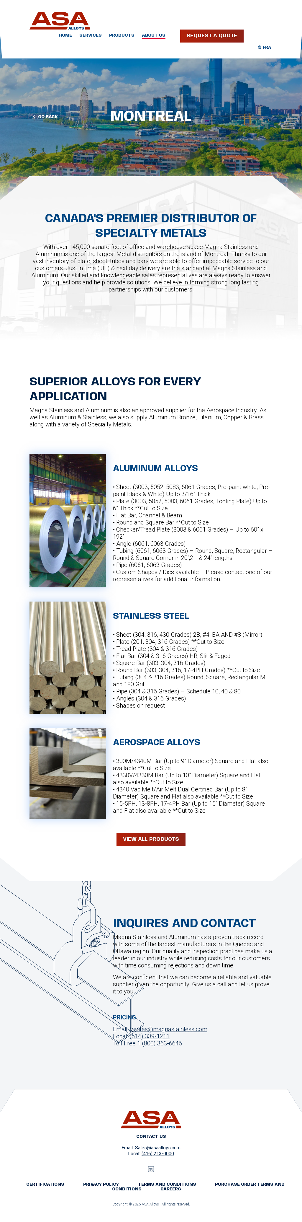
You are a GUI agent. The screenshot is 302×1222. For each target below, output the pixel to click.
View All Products (151, 839)
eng (266, 47)
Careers (170, 1189)
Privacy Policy (101, 1184)
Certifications (45, 1184)
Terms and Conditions (167, 1184)
